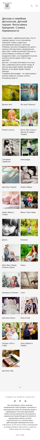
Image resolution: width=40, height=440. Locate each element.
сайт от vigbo (20, 435)
